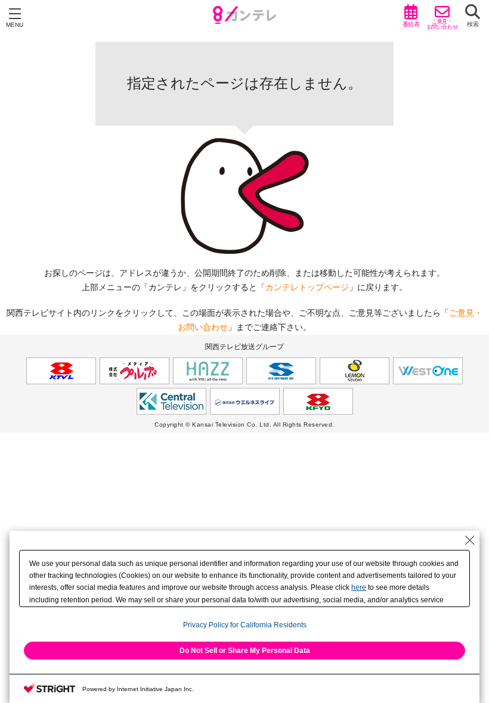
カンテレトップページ (307, 287)
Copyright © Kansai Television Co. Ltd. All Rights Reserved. (244, 424)
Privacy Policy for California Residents (245, 625)
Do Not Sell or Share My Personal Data (244, 650)
